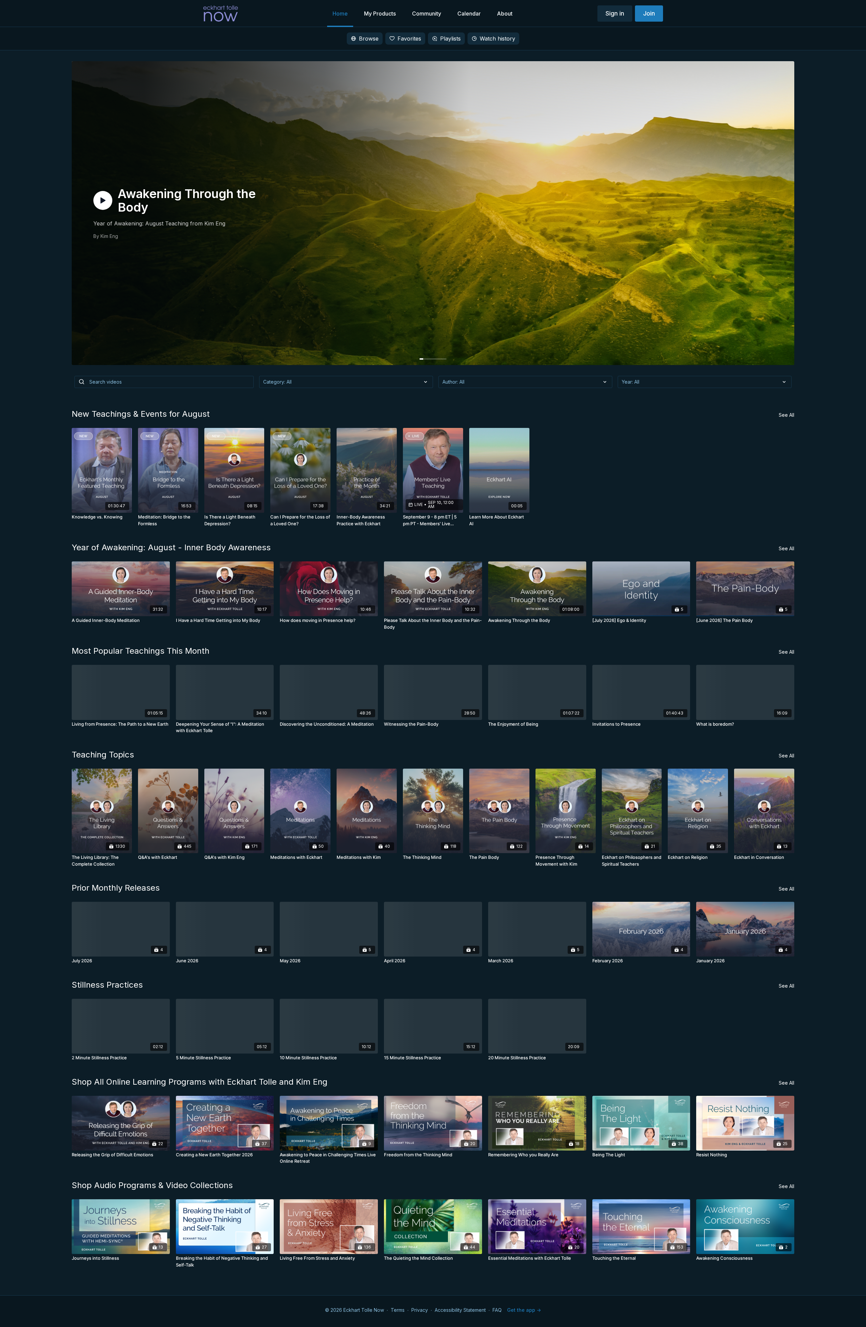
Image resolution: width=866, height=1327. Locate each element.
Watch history (497, 38)
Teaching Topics (103, 754)
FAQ (497, 1310)
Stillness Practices (107, 985)
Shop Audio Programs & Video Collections (152, 1185)
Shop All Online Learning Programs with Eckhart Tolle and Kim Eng (199, 1082)
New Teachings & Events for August (141, 414)
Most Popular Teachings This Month (140, 651)
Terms (398, 1310)
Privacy (419, 1310)
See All (786, 415)
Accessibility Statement (460, 1310)
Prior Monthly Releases (116, 888)
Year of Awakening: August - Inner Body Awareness (171, 547)
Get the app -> (524, 1310)
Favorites (409, 38)
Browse (369, 38)
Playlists (450, 38)
